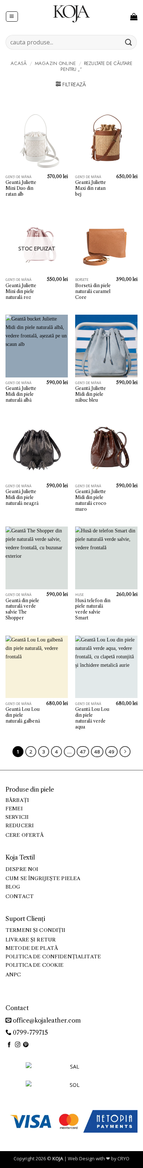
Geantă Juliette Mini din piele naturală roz (21, 291)
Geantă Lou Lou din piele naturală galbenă (23, 715)
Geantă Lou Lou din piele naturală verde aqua (92, 718)
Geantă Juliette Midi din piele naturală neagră (22, 497)
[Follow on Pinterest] (26, 1045)
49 (111, 751)
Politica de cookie (34, 965)
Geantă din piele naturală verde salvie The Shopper (22, 609)
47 (83, 751)
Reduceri (20, 825)
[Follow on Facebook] (9, 1045)
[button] (12, 16)
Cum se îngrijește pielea (43, 878)
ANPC (13, 975)
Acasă (19, 63)
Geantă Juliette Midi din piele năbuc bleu (90, 394)
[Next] (125, 751)
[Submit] (128, 42)
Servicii (17, 817)
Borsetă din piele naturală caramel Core (93, 291)
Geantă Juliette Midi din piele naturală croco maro (90, 500)
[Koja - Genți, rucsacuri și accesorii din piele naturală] (71, 13)
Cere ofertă (25, 835)
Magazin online (55, 63)
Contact (20, 896)
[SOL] (71, 1089)
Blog (13, 887)
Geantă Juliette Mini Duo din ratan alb (21, 188)
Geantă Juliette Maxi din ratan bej (90, 188)
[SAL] (71, 1070)
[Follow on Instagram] (18, 1045)
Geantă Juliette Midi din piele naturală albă (21, 394)
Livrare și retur (31, 940)
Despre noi (22, 869)
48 (97, 751)
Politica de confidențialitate (53, 957)
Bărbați (17, 800)
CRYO (123, 1158)
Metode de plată (32, 948)
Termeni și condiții (36, 930)
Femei (14, 809)
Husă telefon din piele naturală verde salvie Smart (92, 609)
